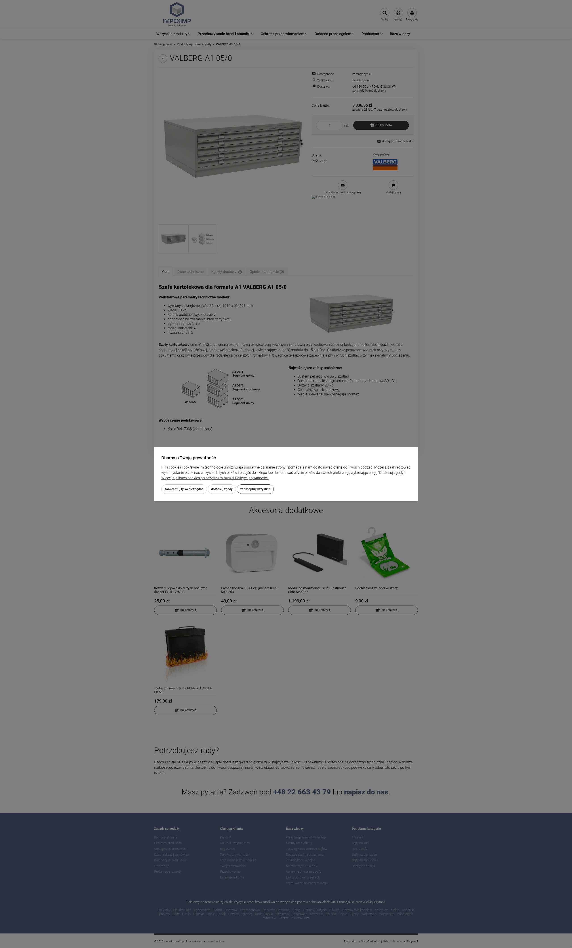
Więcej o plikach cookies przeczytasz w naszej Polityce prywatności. (215, 478)
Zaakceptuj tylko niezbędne (184, 489)
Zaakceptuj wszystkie (255, 489)
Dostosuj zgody (222, 489)
